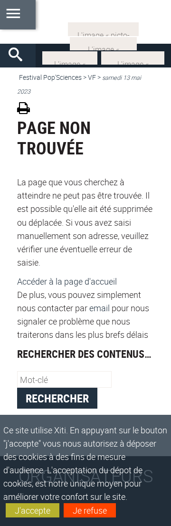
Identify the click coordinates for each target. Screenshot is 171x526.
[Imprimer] (27, 109)
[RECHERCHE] (19, 55)
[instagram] (103, 42)
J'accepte (32, 510)
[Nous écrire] (103, 28)
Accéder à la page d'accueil (67, 281)
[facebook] (132, 57)
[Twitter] (69, 57)
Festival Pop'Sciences (50, 77)
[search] (64, 379)
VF (92, 77)
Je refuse (90, 510)
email (99, 308)
